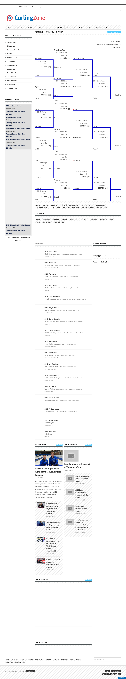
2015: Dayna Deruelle (52, 330)
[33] (69, 188)
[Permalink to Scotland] (41, 523)
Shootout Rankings (71, 207)
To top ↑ (122, 678)
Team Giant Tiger (59, 50)
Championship (12, 65)
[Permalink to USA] (41, 539)
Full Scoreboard (13, 237)
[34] (88, 75)
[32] (69, 160)
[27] (49, 196)
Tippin (37, 87)
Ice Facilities (101, 27)
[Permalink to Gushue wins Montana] (70, 508)
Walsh (56, 146)
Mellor (95, 98)
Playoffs (9, 114)
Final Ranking (11, 80)
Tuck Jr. (95, 149)
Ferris (37, 160)
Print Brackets (116, 47)
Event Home (11, 42)
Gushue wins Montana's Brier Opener (81, 508)
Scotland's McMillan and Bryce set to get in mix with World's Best (53, 526)
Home (9, 27)
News (81, 27)
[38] (106, 137)
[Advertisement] (18, 186)
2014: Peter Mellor (51, 341)
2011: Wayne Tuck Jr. (52, 375)
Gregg (56, 152)
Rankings (19, 27)
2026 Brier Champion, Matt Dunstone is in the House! (81, 493)
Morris (37, 200)
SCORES (63, 58)
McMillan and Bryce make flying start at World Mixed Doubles (48, 471)
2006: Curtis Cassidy (52, 398)
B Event (117, 42)
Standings (21, 111)
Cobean (37, 76)
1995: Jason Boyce (51, 420)
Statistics (74, 219)
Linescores (11, 69)
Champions (11, 46)
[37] (106, 86)
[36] (88, 177)
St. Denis (77, 160)
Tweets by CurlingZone (101, 262)
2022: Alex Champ (51, 263)
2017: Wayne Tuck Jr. (52, 308)
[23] (49, 95)
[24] (49, 117)
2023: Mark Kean (50, 251)
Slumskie (38, 126)
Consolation (11, 61)
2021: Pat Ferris (50, 274)
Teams (39, 27)
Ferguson (57, 180)
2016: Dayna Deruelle (52, 319)
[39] (106, 188)
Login (40, 7)
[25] (49, 146)
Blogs (89, 27)
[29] (69, 86)
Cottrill (56, 101)
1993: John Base (50, 431)
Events (30, 27)
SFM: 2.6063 (11, 77)
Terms (107, 671)
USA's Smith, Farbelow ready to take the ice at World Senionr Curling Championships (52, 544)
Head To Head (12, 88)
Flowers (37, 138)
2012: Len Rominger (52, 364)
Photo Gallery (11, 84)
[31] (69, 137)
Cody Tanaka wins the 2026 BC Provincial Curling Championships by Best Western (81, 525)
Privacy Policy (115, 671)
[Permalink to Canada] (41, 505)
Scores (49, 27)
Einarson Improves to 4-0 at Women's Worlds (82, 478)
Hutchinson (57, 129)
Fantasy (59, 27)
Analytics (70, 27)
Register (34, 7)
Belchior (37, 109)
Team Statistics (12, 73)
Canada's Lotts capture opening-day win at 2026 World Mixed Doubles (52, 509)
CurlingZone (30, 671)
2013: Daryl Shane (51, 353)
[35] (88, 126)
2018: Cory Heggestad (52, 296)
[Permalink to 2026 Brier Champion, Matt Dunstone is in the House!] (70, 491)
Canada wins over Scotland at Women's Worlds (77, 466)
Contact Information (14, 50)
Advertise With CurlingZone (111, 674)
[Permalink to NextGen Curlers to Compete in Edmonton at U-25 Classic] (41, 561)
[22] (49, 67)
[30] (69, 109)
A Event (111, 42)
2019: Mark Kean (50, 285)
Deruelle (96, 177)
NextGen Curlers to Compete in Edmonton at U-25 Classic (53, 563)
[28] (69, 58)
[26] (49, 168)
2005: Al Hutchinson (52, 409)
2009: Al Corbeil (50, 386)
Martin (56, 95)
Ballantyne (38, 58)
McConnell (57, 78)
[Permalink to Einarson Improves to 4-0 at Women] (70, 478)
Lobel (95, 200)
